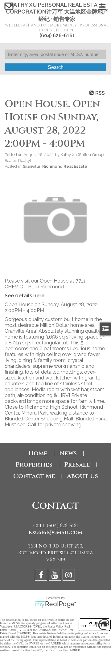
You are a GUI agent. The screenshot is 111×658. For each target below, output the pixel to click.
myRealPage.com (55, 604)
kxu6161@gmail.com (55, 532)
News (68, 453)
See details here (24, 296)
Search (56, 67)
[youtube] (56, 576)
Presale (77, 464)
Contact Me (34, 476)
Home (38, 453)
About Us (82, 476)
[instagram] (69, 576)
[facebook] (42, 576)
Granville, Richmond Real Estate (55, 166)
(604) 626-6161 (57, 35)
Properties (33, 464)
